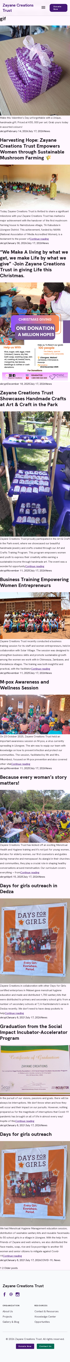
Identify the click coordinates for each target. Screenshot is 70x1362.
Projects (7, 1316)
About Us (8, 1311)
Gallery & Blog (11, 1322)
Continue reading (39, 239)
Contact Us (45, 1346)
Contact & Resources (47, 1311)
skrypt (3, 131)
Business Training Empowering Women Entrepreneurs (34, 582)
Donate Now (57, 7)
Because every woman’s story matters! (33, 780)
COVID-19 (47, 1260)
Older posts (11, 1268)
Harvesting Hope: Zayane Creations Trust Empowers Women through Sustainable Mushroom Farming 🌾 (32, 149)
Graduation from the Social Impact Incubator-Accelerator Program (34, 1032)
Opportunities (42, 1322)
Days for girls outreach (26, 1134)
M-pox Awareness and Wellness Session (24, 685)
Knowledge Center (45, 1316)
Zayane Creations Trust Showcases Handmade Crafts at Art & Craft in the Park (33, 398)
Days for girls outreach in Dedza (28, 888)
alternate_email (11, 1294)
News (47, 131)
